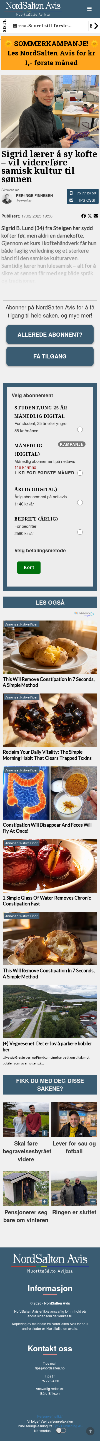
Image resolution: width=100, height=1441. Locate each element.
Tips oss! (86, 200)
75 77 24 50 (86, 193)
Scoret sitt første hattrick (43, 26)
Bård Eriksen (50, 1393)
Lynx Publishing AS (67, 1425)
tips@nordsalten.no (50, 1368)
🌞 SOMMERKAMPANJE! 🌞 (51, 43)
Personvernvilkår (50, 1416)
